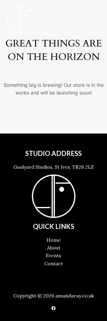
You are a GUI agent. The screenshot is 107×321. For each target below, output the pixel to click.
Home (54, 240)
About (53, 248)
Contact (53, 263)
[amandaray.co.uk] (21, 20)
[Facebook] (53, 308)
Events (53, 255)
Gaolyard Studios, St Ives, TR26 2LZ (53, 167)
